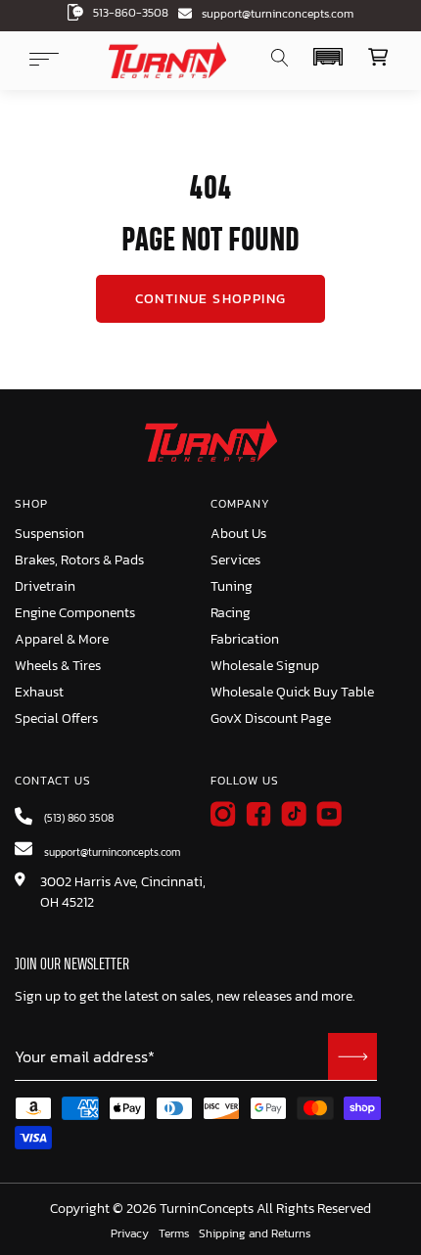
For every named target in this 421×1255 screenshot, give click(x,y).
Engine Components (75, 613)
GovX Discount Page (270, 718)
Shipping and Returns (254, 1234)
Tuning (231, 586)
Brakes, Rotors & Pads (79, 560)
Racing (230, 613)
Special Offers (56, 718)
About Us (238, 533)
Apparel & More (62, 639)
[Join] (352, 1056)
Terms (174, 1234)
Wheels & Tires (58, 665)
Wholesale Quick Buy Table (292, 692)
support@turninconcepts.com (277, 13)
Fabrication (244, 639)
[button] (327, 56)
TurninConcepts (207, 1209)
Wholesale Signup (264, 665)
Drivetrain (45, 586)
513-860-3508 (130, 13)
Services (235, 560)
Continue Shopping (211, 299)
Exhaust (39, 692)
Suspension (49, 533)
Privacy (130, 1234)
